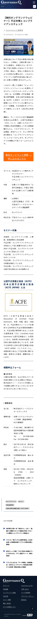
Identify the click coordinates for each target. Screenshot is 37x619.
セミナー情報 (7, 600)
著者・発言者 (7, 603)
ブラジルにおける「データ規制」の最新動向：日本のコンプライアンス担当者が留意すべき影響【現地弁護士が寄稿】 (19, 564)
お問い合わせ (25, 589)
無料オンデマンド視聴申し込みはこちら (17, 156)
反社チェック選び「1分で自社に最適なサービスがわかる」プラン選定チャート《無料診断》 (19, 553)
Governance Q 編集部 (14, 30)
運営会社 (23, 600)
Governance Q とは (27, 586)
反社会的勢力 (10, 505)
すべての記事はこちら (9, 607)
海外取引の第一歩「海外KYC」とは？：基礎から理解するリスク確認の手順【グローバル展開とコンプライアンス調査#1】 (19, 530)
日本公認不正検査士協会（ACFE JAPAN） (18, 508)
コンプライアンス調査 (9, 593)
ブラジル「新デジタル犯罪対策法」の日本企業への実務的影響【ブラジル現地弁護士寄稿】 (19, 542)
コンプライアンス (11, 501)
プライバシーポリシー (27, 596)
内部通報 (5, 589)
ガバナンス (6, 586)
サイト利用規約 (25, 593)
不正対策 (5, 596)
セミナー (21, 501)
